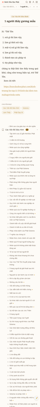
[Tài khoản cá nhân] (33, 2)
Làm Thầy (6, 112)
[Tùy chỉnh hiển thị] (30, 2)
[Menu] (36, 2)
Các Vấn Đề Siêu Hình (9, 7)
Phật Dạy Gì (18, 112)
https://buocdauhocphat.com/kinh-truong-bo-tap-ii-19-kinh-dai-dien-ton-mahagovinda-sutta (20, 90)
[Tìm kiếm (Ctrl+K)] (26, 2)
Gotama (26, 108)
